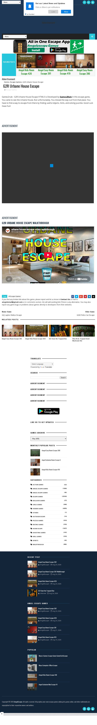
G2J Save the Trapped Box (58, 339)
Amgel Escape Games (40, 489)
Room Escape (37, 528)
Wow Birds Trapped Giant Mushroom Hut (81, 340)
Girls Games (37, 504)
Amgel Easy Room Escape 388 (51, 450)
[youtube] (93, 2)
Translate (48, 367)
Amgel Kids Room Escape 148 (48, 675)
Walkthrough (38, 544)
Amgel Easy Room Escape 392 (12, 339)
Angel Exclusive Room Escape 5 (51, 460)
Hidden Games (38, 508)
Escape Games (11, 90)
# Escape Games (15, 296)
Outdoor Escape (39, 516)
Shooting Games (39, 532)
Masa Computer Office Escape (48, 665)
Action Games (38, 484)
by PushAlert (30, 14)
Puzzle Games (38, 520)
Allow (66, 11)
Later (53, 11)
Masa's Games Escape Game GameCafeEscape (53, 655)
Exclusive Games (39, 500)
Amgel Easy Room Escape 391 (47, 627)
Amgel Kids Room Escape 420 (35, 339)
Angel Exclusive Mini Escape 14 (48, 684)
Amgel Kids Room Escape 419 (47, 637)
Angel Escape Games (40, 493)
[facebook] (84, 2)
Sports (35, 540)
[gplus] (88, 2)
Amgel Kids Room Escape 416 (51, 469)
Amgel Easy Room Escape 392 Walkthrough (51, 571)
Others (35, 512)
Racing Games (38, 524)
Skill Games (37, 536)
